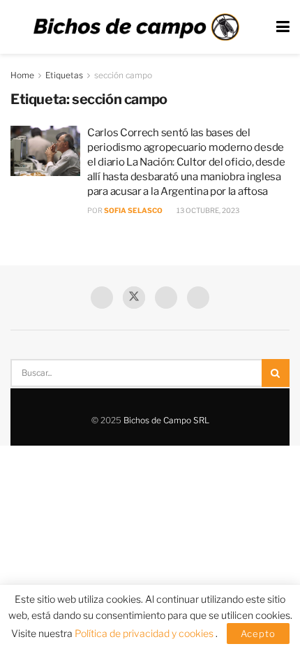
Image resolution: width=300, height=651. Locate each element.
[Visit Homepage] (136, 27)
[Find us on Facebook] (102, 297)
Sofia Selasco (133, 210)
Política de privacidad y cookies (145, 633)
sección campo (123, 75)
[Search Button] (276, 373)
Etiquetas (64, 75)
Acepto (258, 633)
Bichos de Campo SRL (166, 420)
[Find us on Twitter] (134, 297)
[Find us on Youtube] (166, 297)
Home (22, 75)
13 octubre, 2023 (207, 210)
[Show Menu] (283, 27)
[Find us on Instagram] (198, 297)
